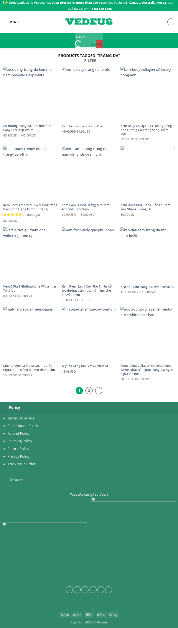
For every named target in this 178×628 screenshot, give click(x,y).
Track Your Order (21, 464)
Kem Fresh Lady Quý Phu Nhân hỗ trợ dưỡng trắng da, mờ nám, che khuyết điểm (87, 290)
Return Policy (18, 448)
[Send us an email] (93, 589)
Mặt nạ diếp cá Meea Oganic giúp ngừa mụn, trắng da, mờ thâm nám (29, 368)
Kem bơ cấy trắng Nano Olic (82, 126)
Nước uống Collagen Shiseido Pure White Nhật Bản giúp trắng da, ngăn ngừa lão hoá (146, 370)
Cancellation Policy (22, 425)
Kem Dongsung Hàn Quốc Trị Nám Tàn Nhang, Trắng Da (145, 207)
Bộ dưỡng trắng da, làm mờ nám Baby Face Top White (27, 128)
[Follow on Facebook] (69, 589)
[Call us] (100, 589)
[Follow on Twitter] (85, 589)
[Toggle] (4, 407)
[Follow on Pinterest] (108, 589)
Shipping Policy (19, 441)
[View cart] (170, 21)
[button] (11, 22)
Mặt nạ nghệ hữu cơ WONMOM (85, 366)
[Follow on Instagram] (77, 589)
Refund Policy (18, 433)
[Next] (98, 390)
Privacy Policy (18, 456)
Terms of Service (21, 418)
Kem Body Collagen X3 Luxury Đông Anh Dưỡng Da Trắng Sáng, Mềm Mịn (146, 130)
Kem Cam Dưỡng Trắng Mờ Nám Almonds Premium (85, 207)
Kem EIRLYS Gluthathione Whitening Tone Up (29, 288)
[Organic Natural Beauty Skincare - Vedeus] (89, 22)
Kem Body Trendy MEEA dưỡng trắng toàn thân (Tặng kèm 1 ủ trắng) (30, 207)
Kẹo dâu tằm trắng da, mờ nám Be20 (147, 287)
